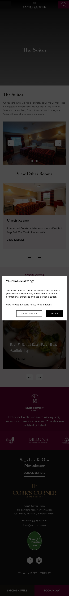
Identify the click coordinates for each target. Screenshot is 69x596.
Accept (54, 313)
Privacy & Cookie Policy (24, 304)
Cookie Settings (29, 313)
